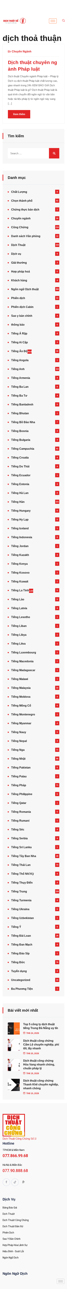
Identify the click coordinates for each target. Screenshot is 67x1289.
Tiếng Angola (20, 360)
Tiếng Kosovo (20, 572)
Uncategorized (20, 980)
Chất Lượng (19, 191)
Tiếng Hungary (21, 510)
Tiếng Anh (18, 369)
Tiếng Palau (19, 776)
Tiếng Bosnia (20, 431)
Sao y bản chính (21, 315)
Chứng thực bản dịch (25, 209)
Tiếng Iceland (20, 528)
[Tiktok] (15, 1182)
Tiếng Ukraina (20, 909)
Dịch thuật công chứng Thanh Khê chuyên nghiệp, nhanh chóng (41, 1084)
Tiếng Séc (17, 829)
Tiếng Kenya (19, 563)
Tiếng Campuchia (22, 448)
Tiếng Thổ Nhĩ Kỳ (22, 873)
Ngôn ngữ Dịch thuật (25, 289)
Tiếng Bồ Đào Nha (23, 422)
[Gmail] (23, 1182)
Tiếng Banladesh (22, 404)
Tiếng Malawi (19, 679)
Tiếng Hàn (18, 501)
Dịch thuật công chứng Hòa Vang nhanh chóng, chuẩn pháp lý (39, 1064)
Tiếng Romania (21, 811)
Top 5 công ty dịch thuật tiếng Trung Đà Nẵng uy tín (40, 1026)
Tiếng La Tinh (22, 590)
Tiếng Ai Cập (19, 342)
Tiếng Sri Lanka (21, 847)
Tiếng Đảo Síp (20, 953)
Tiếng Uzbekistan (22, 918)
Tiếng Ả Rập (19, 333)
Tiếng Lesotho (20, 617)
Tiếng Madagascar (23, 670)
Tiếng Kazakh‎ (20, 554)
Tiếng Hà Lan (20, 493)
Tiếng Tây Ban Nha (23, 856)
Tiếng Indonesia (21, 537)
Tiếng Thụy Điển (22, 882)
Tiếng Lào (17, 599)
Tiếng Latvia (19, 608)
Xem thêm (19, 114)
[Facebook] (6, 1182)
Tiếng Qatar (18, 802)
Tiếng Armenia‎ (20, 377)
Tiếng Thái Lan (21, 864)
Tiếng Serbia (19, 838)
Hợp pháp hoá (20, 271)
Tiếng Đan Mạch (21, 944)
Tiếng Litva (18, 643)
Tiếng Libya (18, 634)
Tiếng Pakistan (21, 767)
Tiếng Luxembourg (23, 652)
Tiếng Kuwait (19, 581)
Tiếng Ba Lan (20, 386)
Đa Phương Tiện (22, 988)
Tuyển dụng (19, 971)
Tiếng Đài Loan (21, 935)
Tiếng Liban (19, 625)
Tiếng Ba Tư (19, 395)
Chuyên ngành (21, 51)
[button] (63, 20)
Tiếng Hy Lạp (20, 519)
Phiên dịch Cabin (22, 306)
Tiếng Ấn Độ (21, 351)
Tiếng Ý (16, 926)
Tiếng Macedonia (22, 661)
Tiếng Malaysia (21, 687)
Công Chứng (19, 227)
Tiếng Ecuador (20, 475)
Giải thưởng (19, 262)
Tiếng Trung (19, 891)
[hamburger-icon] (53, 20)
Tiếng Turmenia (21, 900)
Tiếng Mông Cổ (21, 705)
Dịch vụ (16, 253)
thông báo (18, 324)
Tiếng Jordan (20, 546)
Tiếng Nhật (18, 758)
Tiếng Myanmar (21, 723)
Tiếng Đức (18, 962)
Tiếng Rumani (20, 820)
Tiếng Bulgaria (20, 439)
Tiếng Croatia (20, 457)
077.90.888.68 (15, 1170)
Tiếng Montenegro (23, 714)
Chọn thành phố (21, 200)
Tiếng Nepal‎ (19, 741)
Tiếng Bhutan (20, 413)
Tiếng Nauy (18, 732)
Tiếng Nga (18, 749)
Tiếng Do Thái (20, 466)
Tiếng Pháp (18, 785)
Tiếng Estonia (20, 484)
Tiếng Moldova (20, 696)
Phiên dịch (18, 298)
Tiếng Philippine (21, 794)
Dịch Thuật (18, 244)
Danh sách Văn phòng (25, 236)
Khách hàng (19, 280)
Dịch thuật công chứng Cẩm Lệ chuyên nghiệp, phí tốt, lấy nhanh (41, 1044)
